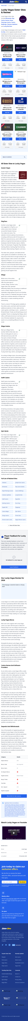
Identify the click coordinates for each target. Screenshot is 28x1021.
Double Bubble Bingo (7, 973)
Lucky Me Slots (8, 26)
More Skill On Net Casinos (14, 796)
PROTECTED (18, 945)
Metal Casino (18, 960)
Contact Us (17, 976)
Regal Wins (4, 982)
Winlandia (8, 18)
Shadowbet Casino (19, 963)
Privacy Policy (18, 979)
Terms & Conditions (20, 982)
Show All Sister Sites (15, 525)
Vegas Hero (4, 963)
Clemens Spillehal (12, 24)
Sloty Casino (5, 965)
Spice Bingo (4, 979)
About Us (17, 973)
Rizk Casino (18, 957)
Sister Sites (4, 5)
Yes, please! (22, 882)
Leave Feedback (14, 567)
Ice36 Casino (5, 976)
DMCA (13, 945)
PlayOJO (4, 957)
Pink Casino (4, 960)
